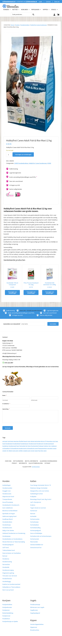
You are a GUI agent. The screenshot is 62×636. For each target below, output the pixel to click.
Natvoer (4, 556)
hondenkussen (24, 443)
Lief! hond (5, 547)
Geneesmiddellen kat (36, 545)
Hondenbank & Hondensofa (10, 505)
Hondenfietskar (7, 578)
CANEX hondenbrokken (21, 163)
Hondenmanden (7, 488)
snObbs (21, 450)
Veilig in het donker (8, 530)
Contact (48, 1)
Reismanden (34, 542)
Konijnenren (6, 610)
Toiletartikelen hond (8, 550)
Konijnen (24, 9)
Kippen (45, 9)
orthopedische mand (32, 448)
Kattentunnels (34, 539)
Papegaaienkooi (42, 448)
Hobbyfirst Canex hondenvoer (38, 25)
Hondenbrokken (24, 25)
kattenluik (33, 516)
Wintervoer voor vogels (37, 607)
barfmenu (10, 441)
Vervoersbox (6, 564)
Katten (15, 9)
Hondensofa (40, 443)
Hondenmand (32, 443)
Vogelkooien (34, 610)
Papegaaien (35, 9)
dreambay (49, 441)
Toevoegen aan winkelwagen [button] (12, 292)
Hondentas (5, 559)
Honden (6, 9)
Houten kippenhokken (37, 624)
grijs (54, 441)
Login (40, 1)
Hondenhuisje (6, 525)
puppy (54, 448)
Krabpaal (41, 446)
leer (50, 446)
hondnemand (12, 446)
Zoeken (33, 14)
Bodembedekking (7, 613)
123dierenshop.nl (31, 1)
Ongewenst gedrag (8, 573)
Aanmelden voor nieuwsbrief (11, 324)
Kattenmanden (34, 519)
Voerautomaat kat (35, 547)
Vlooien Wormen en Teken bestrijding (13, 542)
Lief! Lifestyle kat (35, 502)
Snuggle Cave (6, 491)
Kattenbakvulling (35, 528)
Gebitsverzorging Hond (9, 516)
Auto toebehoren (7, 508)
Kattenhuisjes (34, 522)
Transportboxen (7, 499)
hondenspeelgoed (49, 443)
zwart (45, 450)
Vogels (53, 9)
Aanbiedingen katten (36, 494)
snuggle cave (26, 450)
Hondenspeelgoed (7, 545)
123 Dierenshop (36, 466)
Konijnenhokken (7, 604)
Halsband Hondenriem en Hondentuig (13, 533)
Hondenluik (5, 567)
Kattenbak (22, 446)
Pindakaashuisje (35, 604)
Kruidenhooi (6, 619)
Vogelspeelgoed (35, 613)
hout (17, 446)
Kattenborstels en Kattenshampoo (40, 536)
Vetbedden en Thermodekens (11, 587)
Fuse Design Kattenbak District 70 (40, 485)
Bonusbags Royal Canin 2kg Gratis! (40, 499)
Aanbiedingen (6, 485)
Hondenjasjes (6, 536)
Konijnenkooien (7, 607)
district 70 (43, 441)
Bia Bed (21, 441)
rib (7, 450)
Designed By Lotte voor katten (39, 491)
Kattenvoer (33, 511)
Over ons (57, 1)
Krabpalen (33, 496)
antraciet (5, 441)
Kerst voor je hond (8, 590)
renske (4, 450)
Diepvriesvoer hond (8, 496)
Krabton (32, 505)
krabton (46, 446)
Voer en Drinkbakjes (36, 533)
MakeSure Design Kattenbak (38, 488)
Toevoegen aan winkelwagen (23, 154)
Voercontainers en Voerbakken (11, 553)
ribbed (10, 450)
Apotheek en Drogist (8, 513)
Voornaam (5, 400)
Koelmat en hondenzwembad (11, 584)
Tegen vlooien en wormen (38, 508)
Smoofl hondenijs (7, 502)
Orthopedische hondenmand (18, 448)
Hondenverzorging (8, 570)
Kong (29, 446)
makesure (54, 446)
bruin (29, 441)
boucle (25, 441)
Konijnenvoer (6, 616)
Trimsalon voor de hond (9, 576)
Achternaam (34, 400)
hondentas (5, 446)
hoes (56, 441)
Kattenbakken (34, 525)
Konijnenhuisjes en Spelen (10, 621)
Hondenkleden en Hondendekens (12, 539)
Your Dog (40, 450)
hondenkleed (16, 443)
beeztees (16, 441)
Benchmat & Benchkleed (9, 511)
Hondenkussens (7, 528)
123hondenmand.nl (8, 1)
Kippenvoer (33, 627)
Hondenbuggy (6, 581)
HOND (49, 163)
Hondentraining (7, 562)
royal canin (15, 450)
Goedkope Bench (7, 519)
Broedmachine (34, 630)
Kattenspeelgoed (35, 530)
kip (26, 446)
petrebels (50, 448)
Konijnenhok (34, 446)
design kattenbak (36, 441)
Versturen (7, 428)
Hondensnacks (6, 494)
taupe (36, 450)
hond (3, 443)
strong (32, 450)
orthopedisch (6, 448)
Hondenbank (9, 443)
